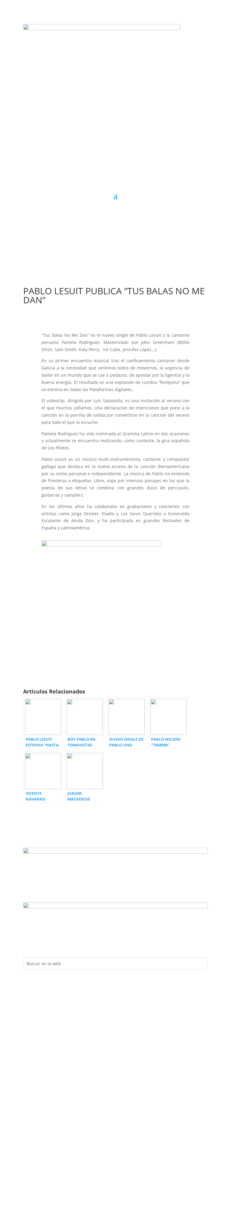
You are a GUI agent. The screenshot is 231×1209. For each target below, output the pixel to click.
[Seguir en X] (127, 214)
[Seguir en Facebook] (91, 214)
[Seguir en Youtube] (115, 214)
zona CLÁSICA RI (178, 237)
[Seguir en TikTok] (139, 214)
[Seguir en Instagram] (103, 214)
